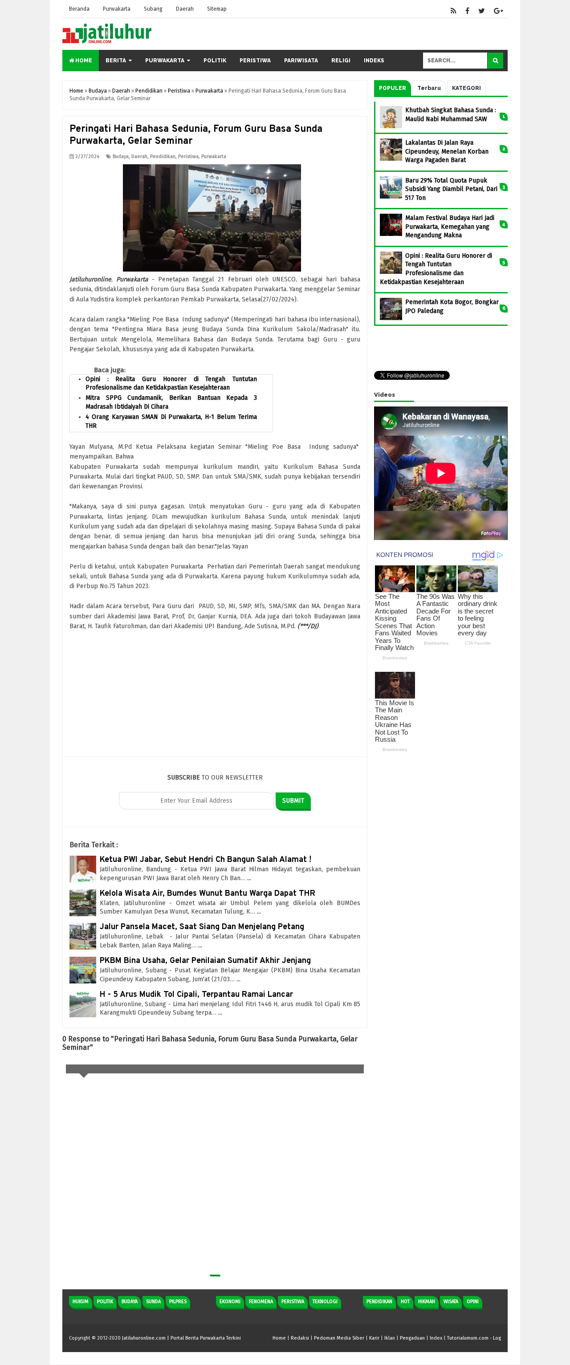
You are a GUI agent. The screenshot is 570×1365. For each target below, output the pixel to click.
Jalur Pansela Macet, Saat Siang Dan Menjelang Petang (202, 927)
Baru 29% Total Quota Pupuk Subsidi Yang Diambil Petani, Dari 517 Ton (451, 189)
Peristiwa (255, 60)
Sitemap (217, 9)
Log (497, 1338)
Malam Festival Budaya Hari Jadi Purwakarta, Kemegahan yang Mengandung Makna (449, 226)
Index (436, 1338)
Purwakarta (116, 9)
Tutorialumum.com (468, 1338)
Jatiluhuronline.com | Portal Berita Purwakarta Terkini (181, 1338)
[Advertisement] (214, 694)
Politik (215, 60)
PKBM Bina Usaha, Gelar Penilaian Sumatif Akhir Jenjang (205, 961)
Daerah (185, 9)
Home (83, 60)
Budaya (121, 156)
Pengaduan (412, 1338)
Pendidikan (162, 156)
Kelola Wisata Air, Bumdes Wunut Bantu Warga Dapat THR (207, 894)
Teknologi (325, 1301)
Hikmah (426, 1301)
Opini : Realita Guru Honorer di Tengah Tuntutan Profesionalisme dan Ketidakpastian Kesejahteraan (171, 383)
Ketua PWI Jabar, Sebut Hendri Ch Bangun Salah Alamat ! (205, 860)
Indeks (374, 60)
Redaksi (300, 1338)
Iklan (389, 1338)
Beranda (79, 9)
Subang (153, 9)
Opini (473, 1301)
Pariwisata (301, 60)
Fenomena (261, 1301)
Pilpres (178, 1301)
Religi (340, 60)
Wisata (451, 1301)
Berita (116, 60)
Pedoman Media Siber (339, 1338)
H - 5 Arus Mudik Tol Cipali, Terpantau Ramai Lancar (196, 995)
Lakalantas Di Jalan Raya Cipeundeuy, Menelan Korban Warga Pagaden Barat (447, 151)
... (249, 878)
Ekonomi (230, 1301)
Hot (405, 1301)
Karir (374, 1338)
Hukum (81, 1301)
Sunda (153, 1301)
